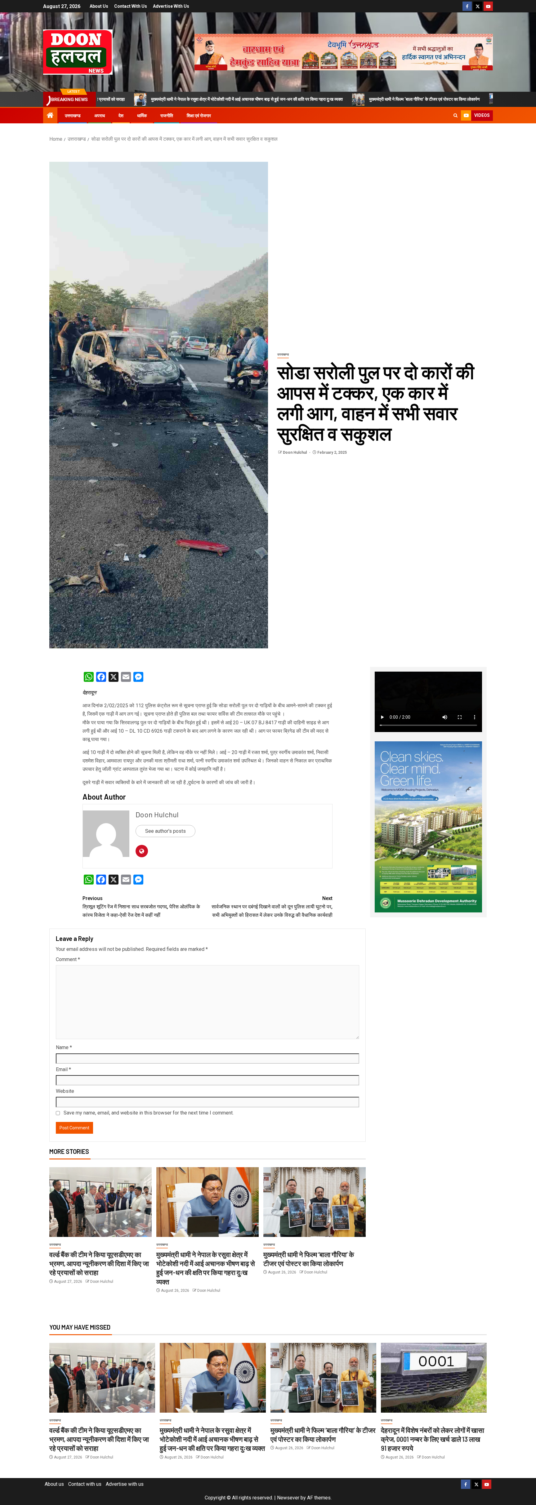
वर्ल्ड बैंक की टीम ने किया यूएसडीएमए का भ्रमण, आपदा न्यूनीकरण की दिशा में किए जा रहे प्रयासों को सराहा (99, 1263)
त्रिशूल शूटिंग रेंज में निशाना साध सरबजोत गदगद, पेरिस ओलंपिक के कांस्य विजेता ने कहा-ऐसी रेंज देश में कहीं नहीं (141, 906)
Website (65, 1091)
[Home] (50, 116)
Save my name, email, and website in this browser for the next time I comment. (149, 1113)
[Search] (455, 115)
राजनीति (166, 115)
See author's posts (165, 831)
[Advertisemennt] (343, 52)
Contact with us (130, 6)
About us (99, 6)
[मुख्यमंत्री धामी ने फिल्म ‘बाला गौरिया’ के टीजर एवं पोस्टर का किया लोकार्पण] (314, 1202)
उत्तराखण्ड (73, 115)
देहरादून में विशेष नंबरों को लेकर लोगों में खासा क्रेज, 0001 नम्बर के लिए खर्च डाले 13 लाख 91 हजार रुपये (432, 1439)
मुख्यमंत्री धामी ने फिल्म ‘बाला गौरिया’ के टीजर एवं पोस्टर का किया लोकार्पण (347, 99)
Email (63, 1069)
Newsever (288, 1498)
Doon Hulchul (295, 452)
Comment (68, 959)
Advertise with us (171, 6)
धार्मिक (142, 115)
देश (120, 115)
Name (64, 1047)
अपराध (99, 115)
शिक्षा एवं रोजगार (199, 115)
